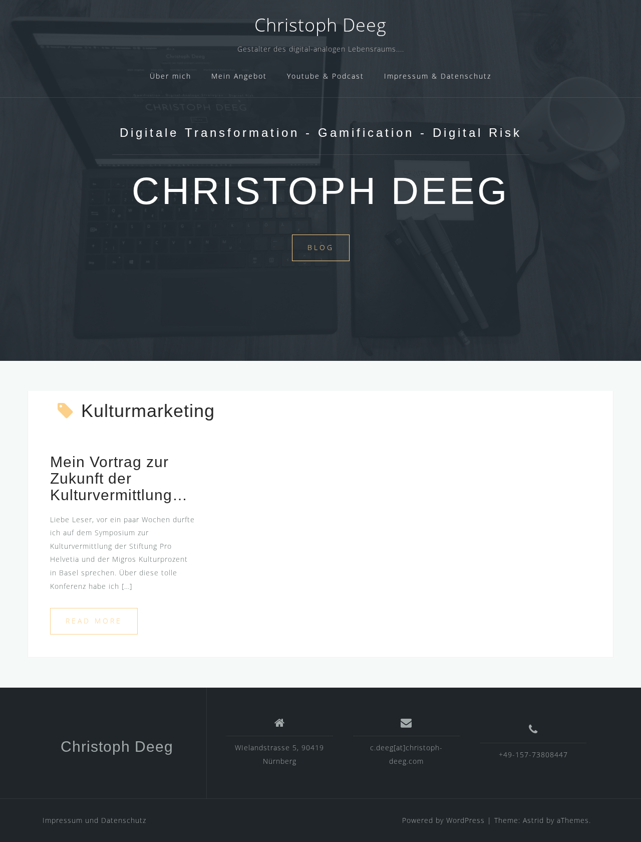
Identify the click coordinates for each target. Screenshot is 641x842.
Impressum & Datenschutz (437, 76)
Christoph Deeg (320, 25)
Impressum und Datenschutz (94, 820)
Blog (320, 247)
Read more (94, 620)
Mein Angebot (239, 76)
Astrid (533, 820)
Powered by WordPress (443, 820)
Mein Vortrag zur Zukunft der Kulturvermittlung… (119, 478)
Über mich (170, 76)
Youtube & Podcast (325, 76)
